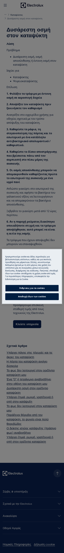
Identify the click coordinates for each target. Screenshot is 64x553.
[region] (32, 276)
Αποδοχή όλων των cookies (32, 296)
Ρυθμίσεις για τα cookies (32, 288)
